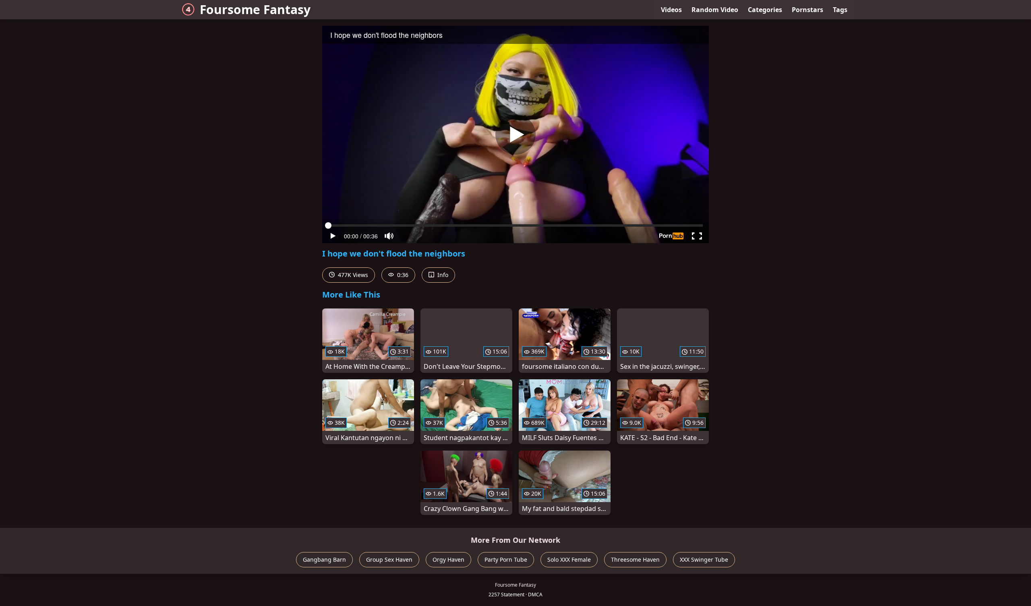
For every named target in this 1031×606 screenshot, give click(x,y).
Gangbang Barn (324, 559)
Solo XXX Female (569, 559)
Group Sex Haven (389, 559)
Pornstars (807, 9)
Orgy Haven (448, 559)
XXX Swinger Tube (704, 559)
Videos (671, 9)
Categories (765, 9)
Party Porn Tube (505, 559)
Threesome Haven (635, 559)
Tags (840, 9)
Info (442, 275)
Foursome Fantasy (255, 9)
